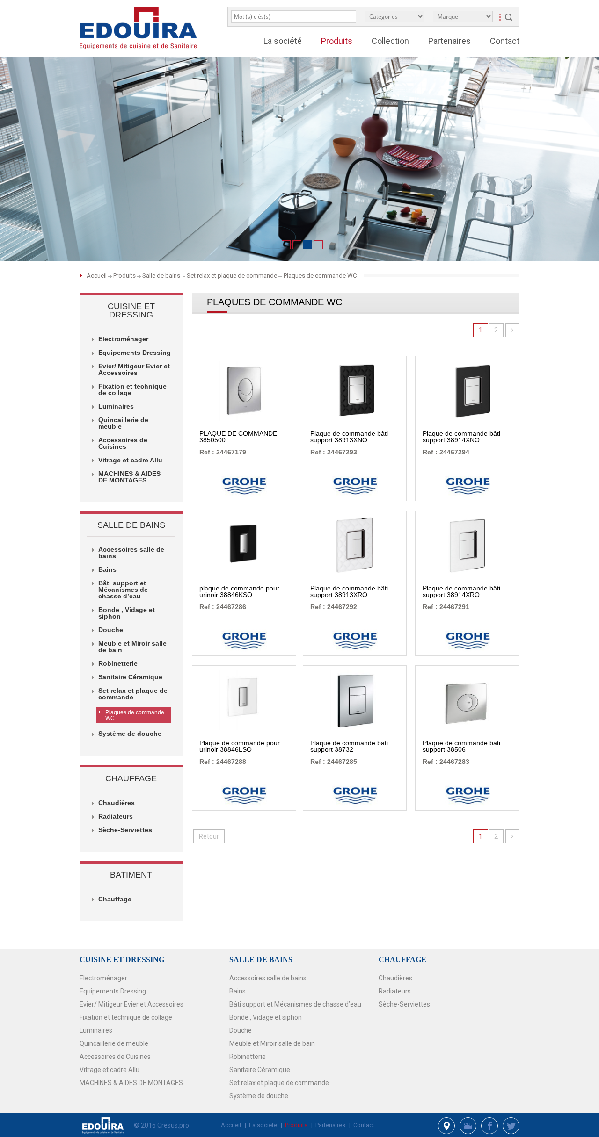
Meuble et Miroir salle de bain (272, 1043)
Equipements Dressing (113, 991)
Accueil (97, 275)
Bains (237, 991)
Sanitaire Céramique (259, 1069)
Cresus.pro (173, 1125)
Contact (504, 41)
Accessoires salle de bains (268, 978)
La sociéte (263, 1125)
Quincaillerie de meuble (114, 1043)
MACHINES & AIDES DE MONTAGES (131, 1083)
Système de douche (258, 1096)
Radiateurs (395, 991)
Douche (240, 1030)
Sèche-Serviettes (404, 1004)
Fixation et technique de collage (126, 1017)
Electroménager (103, 978)
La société (282, 41)
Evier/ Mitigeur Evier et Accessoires (131, 1004)
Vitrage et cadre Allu (109, 1069)
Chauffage (114, 899)
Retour (209, 836)
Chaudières (395, 978)
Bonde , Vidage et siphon (265, 1017)
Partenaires (449, 41)
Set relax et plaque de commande (279, 1083)
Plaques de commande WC (134, 715)
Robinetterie (247, 1056)
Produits (124, 275)
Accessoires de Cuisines (115, 1056)
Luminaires (96, 1030)
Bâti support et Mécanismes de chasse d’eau (295, 1004)
